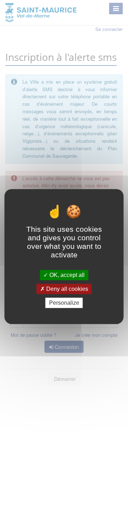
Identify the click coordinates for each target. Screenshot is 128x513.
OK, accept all (66, 275)
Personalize (64, 303)
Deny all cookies (66, 289)
